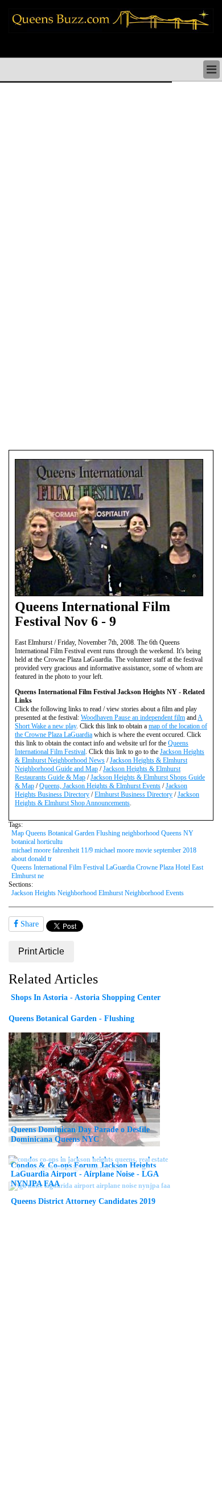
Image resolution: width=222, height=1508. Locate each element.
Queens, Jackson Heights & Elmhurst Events (100, 786)
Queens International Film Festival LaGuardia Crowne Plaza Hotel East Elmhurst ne (107, 871)
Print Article (41, 951)
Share (28, 924)
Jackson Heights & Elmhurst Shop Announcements (107, 798)
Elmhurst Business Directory (133, 794)
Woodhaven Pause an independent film (133, 718)
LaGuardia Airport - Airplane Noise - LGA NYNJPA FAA (85, 1178)
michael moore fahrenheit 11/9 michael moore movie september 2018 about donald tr (103, 854)
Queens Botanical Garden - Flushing (71, 1018)
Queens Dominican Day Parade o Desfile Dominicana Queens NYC (80, 1134)
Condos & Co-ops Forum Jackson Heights (83, 1165)
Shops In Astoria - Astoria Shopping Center (86, 997)
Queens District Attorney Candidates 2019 (83, 1201)
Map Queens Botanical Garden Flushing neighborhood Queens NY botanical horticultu (102, 837)
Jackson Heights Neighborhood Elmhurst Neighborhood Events (97, 893)
